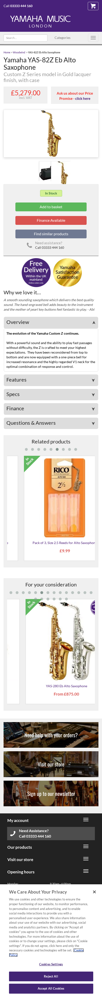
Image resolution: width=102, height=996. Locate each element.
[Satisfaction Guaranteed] (66, 272)
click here (82, 98)
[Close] (94, 892)
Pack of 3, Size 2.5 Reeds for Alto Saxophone (51, 543)
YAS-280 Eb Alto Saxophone (51, 686)
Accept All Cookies (51, 988)
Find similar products (51, 233)
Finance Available (51, 220)
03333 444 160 (21, 6)
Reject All (51, 976)
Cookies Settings (51, 964)
